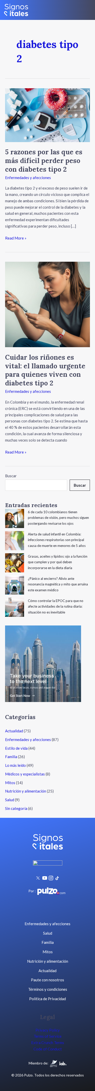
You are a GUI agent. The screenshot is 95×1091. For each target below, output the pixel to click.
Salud (9, 799)
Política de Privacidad (47, 998)
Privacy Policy (47, 1030)
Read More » (15, 237)
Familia (11, 756)
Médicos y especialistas (25, 774)
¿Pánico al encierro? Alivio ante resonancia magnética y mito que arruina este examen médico (58, 584)
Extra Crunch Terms (47, 1042)
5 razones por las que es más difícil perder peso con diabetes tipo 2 (43, 160)
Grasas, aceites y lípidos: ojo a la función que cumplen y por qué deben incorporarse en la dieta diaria (57, 562)
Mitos (10, 782)
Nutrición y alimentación (25, 791)
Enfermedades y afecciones (28, 177)
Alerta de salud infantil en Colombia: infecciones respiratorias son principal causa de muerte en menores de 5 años (57, 540)
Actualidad (14, 731)
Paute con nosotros (47, 979)
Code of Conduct (47, 1049)
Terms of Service (48, 1036)
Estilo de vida (16, 748)
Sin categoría (16, 808)
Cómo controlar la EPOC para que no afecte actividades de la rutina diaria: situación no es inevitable (55, 606)
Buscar (11, 475)
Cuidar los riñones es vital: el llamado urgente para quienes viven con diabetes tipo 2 (45, 370)
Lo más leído (15, 765)
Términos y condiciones (47, 989)
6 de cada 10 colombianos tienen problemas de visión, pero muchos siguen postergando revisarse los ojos (58, 517)
